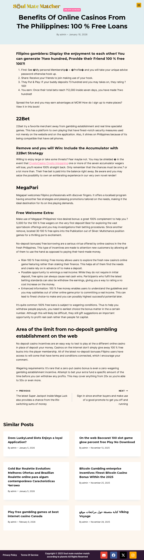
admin (63, 34)
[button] (139, 5)
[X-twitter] (123, 555)
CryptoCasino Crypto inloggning (48, 163)
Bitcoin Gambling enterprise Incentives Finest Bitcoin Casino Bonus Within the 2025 (103, 473)
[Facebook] (113, 555)
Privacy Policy (10, 555)
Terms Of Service (29, 555)
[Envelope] (103, 555)
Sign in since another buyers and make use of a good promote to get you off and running (102, 397)
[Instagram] (133, 555)
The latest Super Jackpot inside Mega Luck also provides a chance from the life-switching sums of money (41, 397)
